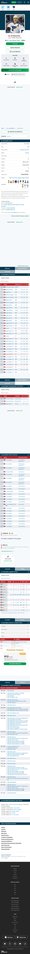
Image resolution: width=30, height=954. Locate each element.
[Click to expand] (28, 455)
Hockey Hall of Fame (11, 793)
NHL (18, 40)
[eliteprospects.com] (4, 2)
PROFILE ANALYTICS (18, 74)
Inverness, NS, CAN (24, 149)
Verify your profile (5, 856)
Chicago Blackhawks (15, 900)
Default (7, 268)
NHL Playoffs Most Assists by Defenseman (16, 709)
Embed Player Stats (23, 265)
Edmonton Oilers (15, 904)
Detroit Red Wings (15, 902)
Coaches (7, 271)
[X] (10, 944)
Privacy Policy (15, 922)
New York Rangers (15, 906)
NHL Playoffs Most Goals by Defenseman (16, 722)
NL (15, 894)
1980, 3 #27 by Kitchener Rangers (14, 804)
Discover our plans (15, 70)
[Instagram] (15, 944)
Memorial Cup (18, 398)
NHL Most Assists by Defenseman (14, 741)
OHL (16, 294)
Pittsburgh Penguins (15, 908)
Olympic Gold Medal (11, 782)
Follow (15, 43)
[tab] (7, 268)
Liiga (15, 892)
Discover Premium (15, 663)
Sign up (14, 2)
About (15, 918)
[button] (15, 43)
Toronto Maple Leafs (15, 910)
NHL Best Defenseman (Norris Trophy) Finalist (17, 718)
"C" (13, 369)
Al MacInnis (15, 212)
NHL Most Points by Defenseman (14, 743)
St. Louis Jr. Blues (9, 471)
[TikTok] (25, 944)
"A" (13, 323)
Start (2, 128)
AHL (15, 890)
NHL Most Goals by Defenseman (14, 742)
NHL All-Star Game (11, 705)
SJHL (16, 289)
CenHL (16, 310)
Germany (15, 876)
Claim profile (16, 51)
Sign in (19, 2)
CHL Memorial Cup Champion (13, 694)
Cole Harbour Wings (9, 287)
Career (15, 932)
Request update (24, 216)
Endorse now (8, 560)
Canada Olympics (9, 354)
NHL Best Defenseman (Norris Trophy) (15, 767)
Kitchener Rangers (9, 294)
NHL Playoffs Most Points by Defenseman (16, 710)
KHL (15, 886)
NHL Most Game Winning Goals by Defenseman (17, 778)
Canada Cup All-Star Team (13, 746)
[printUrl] (15, 82)
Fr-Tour (16, 403)
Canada (27, 152)
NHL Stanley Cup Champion (13, 727)
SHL (15, 888)
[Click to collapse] (28, 274)
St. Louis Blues (11, 40)
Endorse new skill (6, 551)
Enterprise (15, 930)
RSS (15, 928)
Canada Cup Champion (12, 747)
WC (16, 328)
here (6, 857)
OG (15, 354)
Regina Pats (8, 292)
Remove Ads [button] (19, 87)
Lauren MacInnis (11, 208)
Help (15, 920)
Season (7, 682)
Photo (15, 924)
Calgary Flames (8, 300)
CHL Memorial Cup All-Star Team (14, 693)
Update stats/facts (16, 131)
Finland (15, 874)
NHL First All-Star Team (12, 734)
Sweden (15, 868)
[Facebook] (5, 944)
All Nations (15, 878)
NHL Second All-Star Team (13, 713)
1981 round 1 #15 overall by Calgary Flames (19, 177)
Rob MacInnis (9, 203)
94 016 (8, 74)
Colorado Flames (9, 310)
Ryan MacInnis (16, 204)
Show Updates (15, 47)
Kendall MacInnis (10, 209)
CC (15, 336)
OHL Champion (10, 690)
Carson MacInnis (8, 204)
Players (7, 620)
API (15, 926)
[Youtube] (20, 944)
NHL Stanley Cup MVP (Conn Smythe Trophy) (17, 729)
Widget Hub (15, 916)
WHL (16, 292)
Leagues (7, 569)
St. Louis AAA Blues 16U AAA (10, 505)
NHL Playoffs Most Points (12, 723)
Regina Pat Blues (9, 289)
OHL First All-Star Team (12, 697)
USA (15, 872)
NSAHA (16, 287)
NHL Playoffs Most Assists (13, 707)
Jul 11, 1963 (26, 143)
